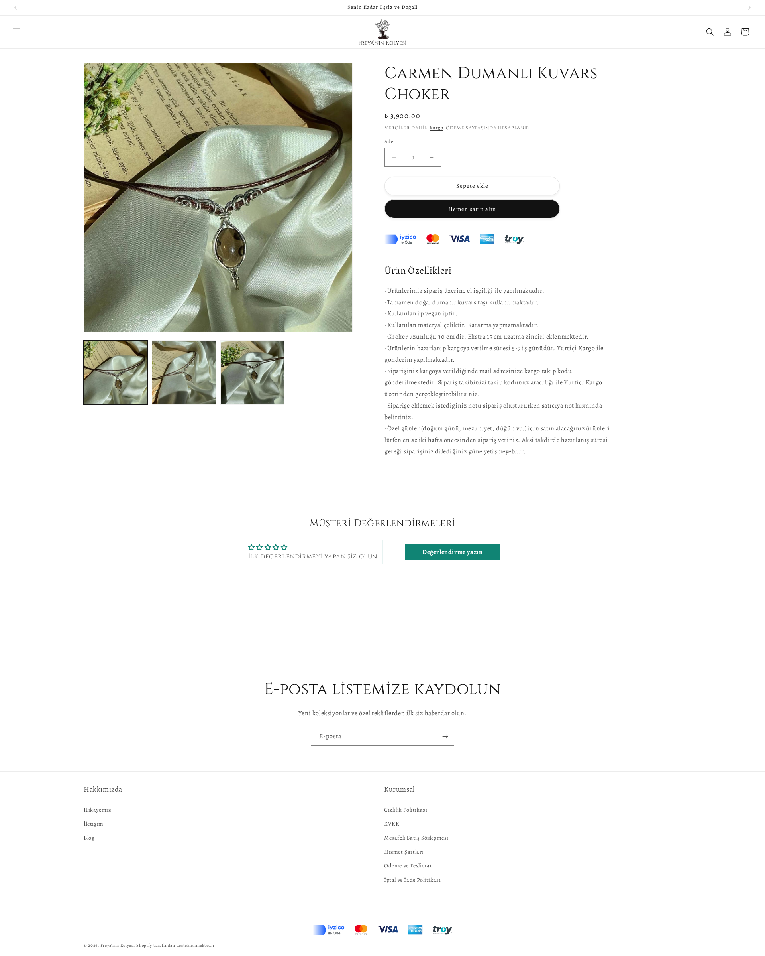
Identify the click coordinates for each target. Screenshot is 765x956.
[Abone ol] (445, 736)
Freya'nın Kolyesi (117, 945)
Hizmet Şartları (404, 851)
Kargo (436, 127)
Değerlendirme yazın (452, 552)
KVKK (391, 823)
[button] (17, 32)
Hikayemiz (97, 809)
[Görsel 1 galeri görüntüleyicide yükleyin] (116, 372)
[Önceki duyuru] (15, 7)
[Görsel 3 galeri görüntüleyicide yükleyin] (252, 372)
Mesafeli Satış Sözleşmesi (416, 837)
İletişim (94, 823)
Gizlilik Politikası (405, 809)
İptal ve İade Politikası (412, 879)
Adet (389, 141)
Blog (89, 837)
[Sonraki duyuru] (749, 7)
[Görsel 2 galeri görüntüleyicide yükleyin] (184, 372)
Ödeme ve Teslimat (408, 865)
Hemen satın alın (472, 209)
